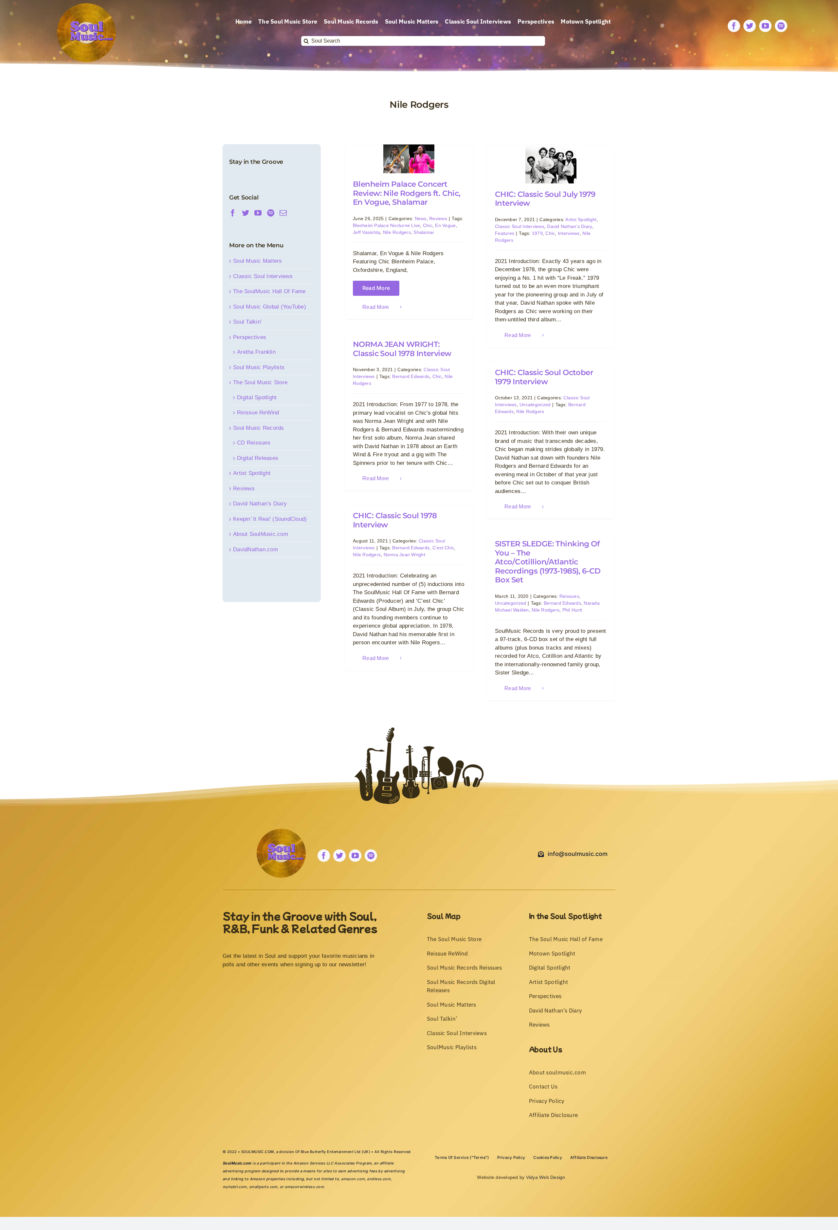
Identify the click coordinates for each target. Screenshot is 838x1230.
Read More (376, 288)
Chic (427, 225)
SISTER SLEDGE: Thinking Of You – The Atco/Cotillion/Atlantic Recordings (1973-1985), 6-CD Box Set (548, 561)
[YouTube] (258, 213)
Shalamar (423, 232)
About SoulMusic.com (260, 534)
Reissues (569, 596)
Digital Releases (257, 458)
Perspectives (249, 337)
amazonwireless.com (304, 1186)
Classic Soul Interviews (519, 226)
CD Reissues (253, 443)
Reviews (438, 218)
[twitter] (749, 26)
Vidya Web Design (545, 1177)
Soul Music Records (258, 428)
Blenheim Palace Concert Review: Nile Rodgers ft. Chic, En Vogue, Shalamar (407, 193)
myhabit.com (235, 1186)
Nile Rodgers (397, 232)
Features (504, 233)
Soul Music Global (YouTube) (269, 307)
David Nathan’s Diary (569, 226)
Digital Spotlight (257, 397)
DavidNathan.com (255, 549)
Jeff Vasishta (366, 232)
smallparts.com (263, 1186)
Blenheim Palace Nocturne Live (386, 225)
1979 (537, 233)
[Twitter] (245, 213)
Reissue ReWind (258, 412)
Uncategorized (535, 404)
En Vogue (445, 225)
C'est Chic (443, 547)
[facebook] (734, 26)
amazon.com (353, 1179)
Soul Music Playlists (258, 367)
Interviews (569, 233)
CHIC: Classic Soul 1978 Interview (395, 520)
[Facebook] (232, 213)
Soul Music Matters (257, 261)
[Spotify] (270, 213)
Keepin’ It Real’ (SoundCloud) (270, 519)
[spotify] (781, 26)
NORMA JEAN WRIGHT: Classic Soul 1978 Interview (402, 349)
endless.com (379, 1179)
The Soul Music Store (260, 382)
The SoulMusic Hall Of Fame (269, 291)
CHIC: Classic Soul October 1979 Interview (544, 377)
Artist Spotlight (580, 219)
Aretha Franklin (256, 352)
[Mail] (283, 213)
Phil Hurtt (572, 610)
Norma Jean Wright (404, 554)
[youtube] (765, 26)
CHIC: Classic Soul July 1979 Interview (545, 199)
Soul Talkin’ (247, 322)
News (421, 218)
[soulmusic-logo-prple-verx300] (86, 6)
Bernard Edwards (410, 376)
